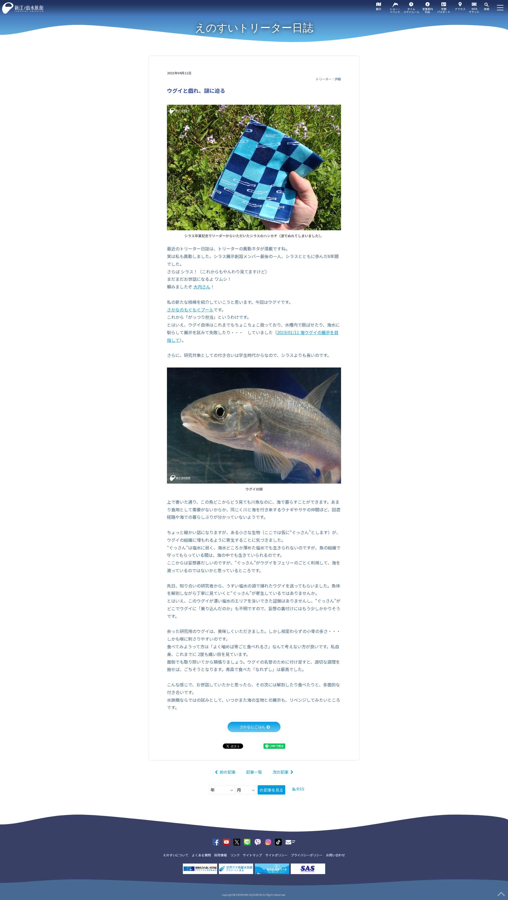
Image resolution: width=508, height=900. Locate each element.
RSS (300, 789)
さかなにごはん (252, 726)
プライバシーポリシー (307, 855)
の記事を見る (271, 790)
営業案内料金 (427, 10)
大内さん (201, 286)
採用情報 (220, 855)
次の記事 (280, 772)
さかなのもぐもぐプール (190, 309)
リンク (235, 855)
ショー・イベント (395, 10)
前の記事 (227, 772)
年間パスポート (443, 10)
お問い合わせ (335, 855)
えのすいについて (175, 855)
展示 (378, 9)
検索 (486, 9)
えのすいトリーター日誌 (254, 28)
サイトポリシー (276, 855)
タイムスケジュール (411, 10)
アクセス (460, 9)
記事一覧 (254, 772)
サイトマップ (252, 855)
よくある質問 (201, 855)
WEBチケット (474, 10)
